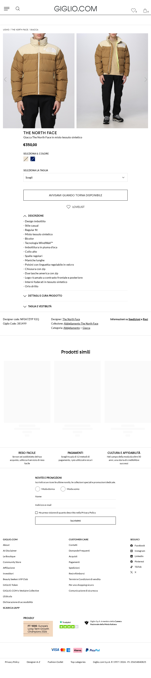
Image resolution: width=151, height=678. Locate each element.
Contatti (73, 544)
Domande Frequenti (79, 550)
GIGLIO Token (10, 584)
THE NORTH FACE (40, 132)
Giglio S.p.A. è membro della (106, 622)
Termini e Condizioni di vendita (84, 579)
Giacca (86, 327)
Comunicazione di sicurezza (83, 590)
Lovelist (78, 207)
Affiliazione (9, 567)
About (6, 544)
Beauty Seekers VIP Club (15, 579)
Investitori (8, 573)
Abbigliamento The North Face (81, 323)
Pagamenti (74, 562)
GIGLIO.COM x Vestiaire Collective (21, 590)
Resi (145, 319)
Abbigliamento (72, 327)
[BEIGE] (25, 158)
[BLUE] (32, 158)
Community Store (12, 562)
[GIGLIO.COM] (75, 9)
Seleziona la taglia (35, 170)
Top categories (78, 661)
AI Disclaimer (10, 550)
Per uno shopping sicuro (81, 584)
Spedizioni (134, 319)
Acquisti (73, 556)
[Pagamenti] (75, 649)
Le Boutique (9, 556)
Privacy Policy (88, 512)
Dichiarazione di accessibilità (18, 602)
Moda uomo (73, 488)
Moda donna (48, 488)
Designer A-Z (33, 661)
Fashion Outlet (55, 661)
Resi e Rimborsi (77, 573)
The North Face (71, 319)
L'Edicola (7, 596)
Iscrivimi (75, 520)
